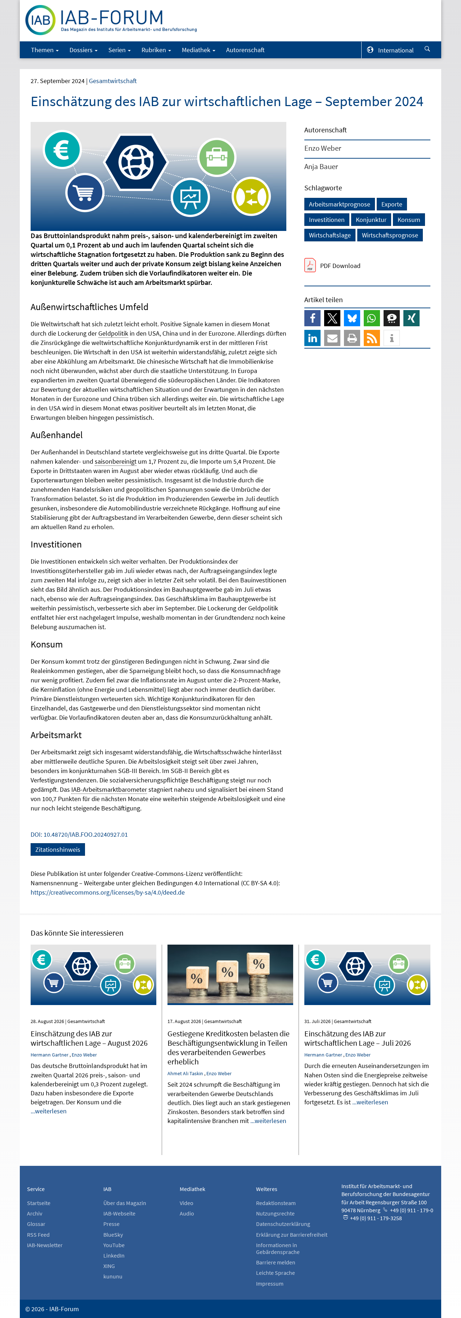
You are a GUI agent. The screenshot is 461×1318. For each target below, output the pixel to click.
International (396, 50)
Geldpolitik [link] (113, 333)
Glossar (36, 1223)
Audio (187, 1213)
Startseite (38, 1202)
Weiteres (266, 1188)
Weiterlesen (93, 955)
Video (186, 1202)
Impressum (269, 1283)
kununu (112, 1276)
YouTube (114, 1245)
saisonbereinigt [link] (115, 461)
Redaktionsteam (276, 1202)
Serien (117, 50)
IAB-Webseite (119, 1213)
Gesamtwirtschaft (113, 81)
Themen (43, 50)
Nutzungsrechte (275, 1213)
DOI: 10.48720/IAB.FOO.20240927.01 (79, 834)
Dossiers (82, 50)
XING (109, 1265)
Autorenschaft (245, 50)
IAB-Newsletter (45, 1245)
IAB (107, 1188)
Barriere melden (275, 1262)
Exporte (391, 204)
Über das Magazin (124, 1202)
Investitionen (327, 219)
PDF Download (340, 266)
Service (36, 1188)
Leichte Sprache (275, 1272)
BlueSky (113, 1234)
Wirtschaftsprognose (390, 235)
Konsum (409, 219)
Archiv (34, 1213)
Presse (111, 1223)
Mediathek (197, 50)
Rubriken (154, 50)
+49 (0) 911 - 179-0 (411, 1210)
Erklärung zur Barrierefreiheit (291, 1234)
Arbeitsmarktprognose (339, 204)
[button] (312, 318)
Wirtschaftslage (330, 235)
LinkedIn (114, 1255)
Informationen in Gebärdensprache (278, 1248)
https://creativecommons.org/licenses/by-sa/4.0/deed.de (108, 892)
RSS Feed (38, 1234)
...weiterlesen (49, 1111)
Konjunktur (371, 219)
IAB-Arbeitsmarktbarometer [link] (109, 789)
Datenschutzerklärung (283, 1223)
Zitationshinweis (57, 849)
